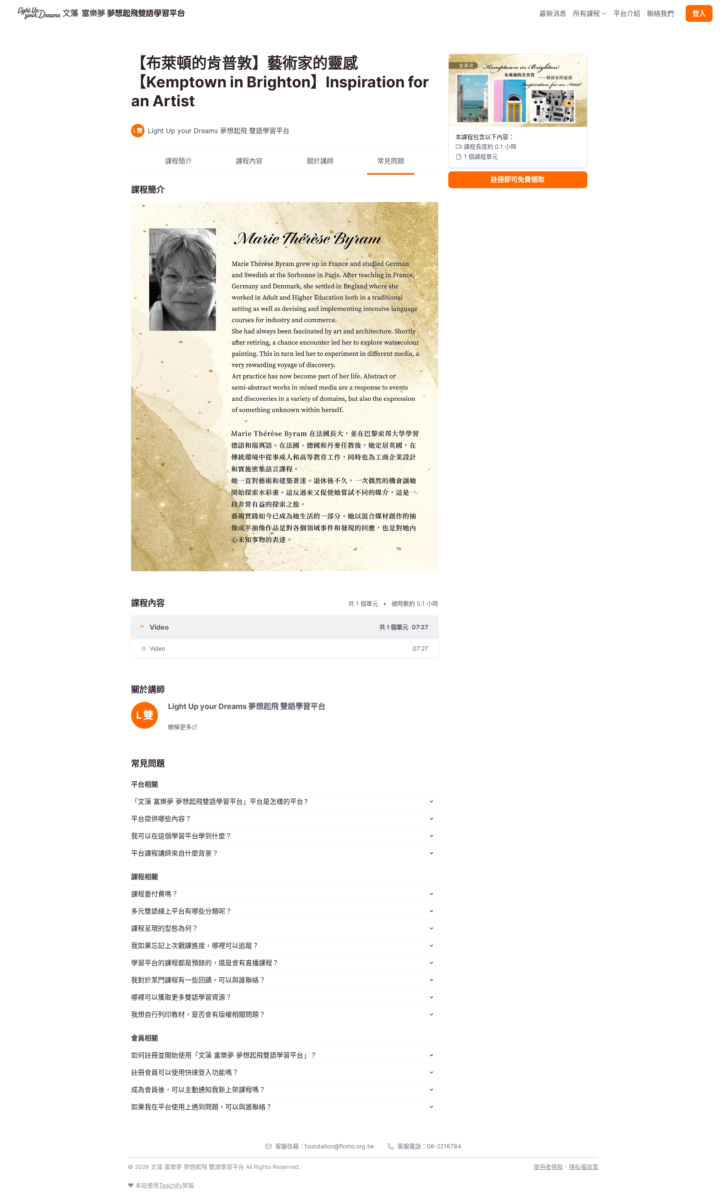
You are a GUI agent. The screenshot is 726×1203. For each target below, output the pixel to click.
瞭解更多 (180, 726)
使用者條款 (548, 1166)
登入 (699, 13)
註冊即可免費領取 (517, 180)
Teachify (170, 1185)
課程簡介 (178, 161)
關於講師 (320, 161)
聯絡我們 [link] (660, 13)
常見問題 (390, 161)
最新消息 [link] (552, 13)
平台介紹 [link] (626, 13)
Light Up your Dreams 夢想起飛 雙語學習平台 (247, 706)
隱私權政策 (583, 1166)
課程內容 (249, 161)
